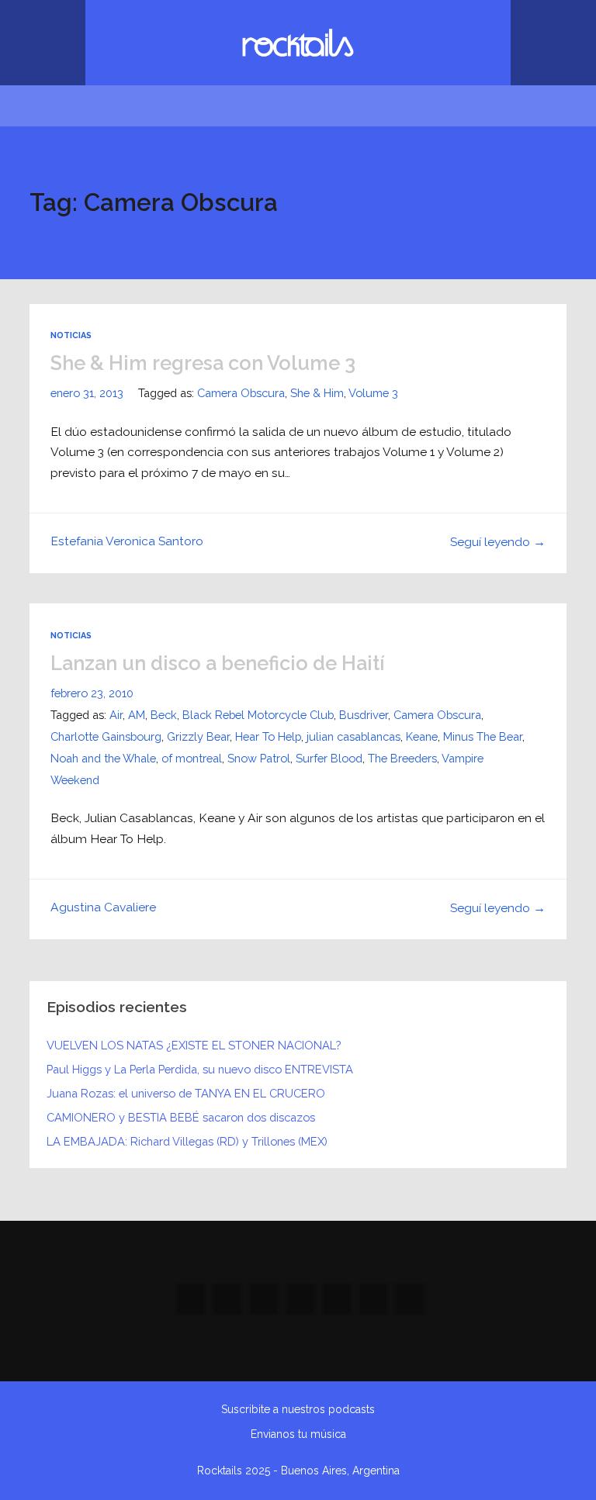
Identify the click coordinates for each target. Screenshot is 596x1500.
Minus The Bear (482, 736)
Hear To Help (268, 736)
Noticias (71, 335)
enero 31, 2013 (86, 392)
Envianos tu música (298, 1434)
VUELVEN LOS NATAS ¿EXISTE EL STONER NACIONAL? (194, 1045)
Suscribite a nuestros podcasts (298, 1409)
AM (136, 714)
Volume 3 (373, 392)
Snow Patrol (258, 758)
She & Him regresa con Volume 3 (202, 363)
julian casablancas (353, 736)
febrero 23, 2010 (91, 693)
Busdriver (363, 714)
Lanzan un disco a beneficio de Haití (217, 663)
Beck (164, 714)
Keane (422, 736)
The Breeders (402, 758)
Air (116, 714)
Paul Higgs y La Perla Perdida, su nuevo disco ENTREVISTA (200, 1069)
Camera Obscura (241, 392)
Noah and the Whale (103, 758)
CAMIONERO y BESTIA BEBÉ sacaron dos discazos (181, 1117)
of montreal (191, 758)
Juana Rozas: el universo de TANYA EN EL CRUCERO (186, 1093)
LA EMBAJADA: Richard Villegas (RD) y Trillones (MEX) (187, 1141)
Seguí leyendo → (498, 541)
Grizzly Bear (198, 736)
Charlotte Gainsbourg (105, 736)
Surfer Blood (329, 758)
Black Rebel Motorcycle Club (258, 714)
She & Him (317, 392)
